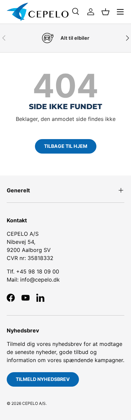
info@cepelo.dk (40, 279)
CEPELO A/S (34, 403)
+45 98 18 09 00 (37, 271)
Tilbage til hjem (65, 146)
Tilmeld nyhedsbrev (43, 379)
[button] (105, 11)
